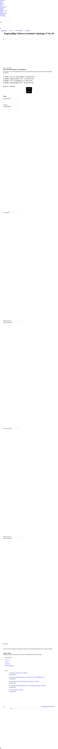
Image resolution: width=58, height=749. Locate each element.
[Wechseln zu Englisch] (28, 31)
